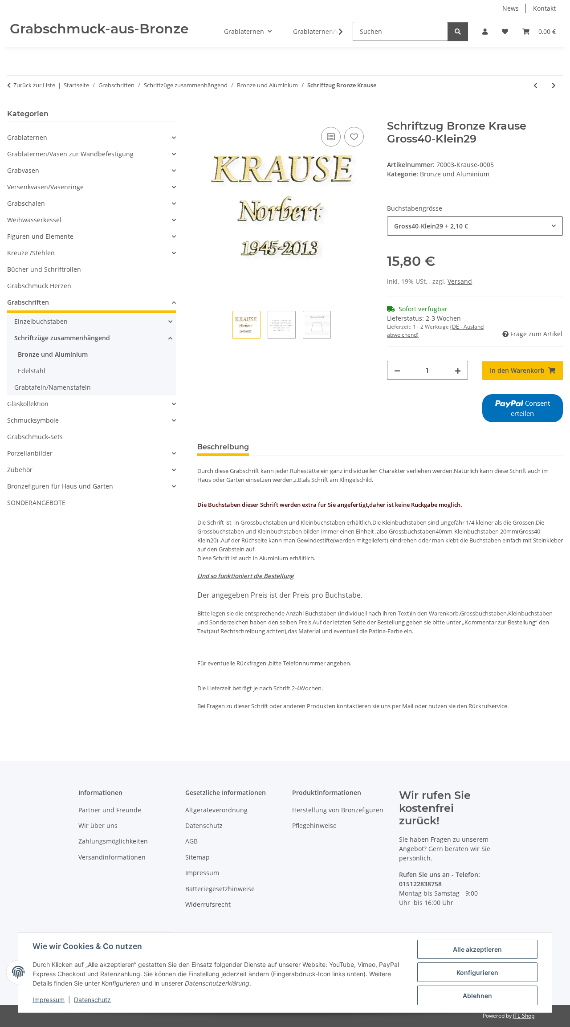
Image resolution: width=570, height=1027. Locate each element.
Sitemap (197, 857)
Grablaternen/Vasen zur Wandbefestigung (70, 154)
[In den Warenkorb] (204, 115)
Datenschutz (92, 999)
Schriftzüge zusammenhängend (62, 338)
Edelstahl (31, 371)
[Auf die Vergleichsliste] (331, 137)
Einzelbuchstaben (41, 321)
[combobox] (475, 226)
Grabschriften (28, 302)
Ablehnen (477, 995)
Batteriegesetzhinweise (220, 888)
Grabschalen (26, 203)
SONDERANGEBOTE (36, 502)
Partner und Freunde (109, 810)
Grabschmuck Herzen (39, 285)
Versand (460, 281)
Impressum (49, 999)
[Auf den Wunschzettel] (354, 137)
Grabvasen (23, 170)
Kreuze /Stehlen (31, 253)
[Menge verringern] (397, 370)
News (510, 8)
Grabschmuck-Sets (35, 436)
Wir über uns (98, 825)
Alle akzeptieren (477, 949)
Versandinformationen (112, 857)
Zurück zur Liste (34, 85)
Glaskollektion (28, 403)
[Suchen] (458, 31)
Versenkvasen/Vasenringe (45, 187)
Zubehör (20, 469)
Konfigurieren (477, 972)
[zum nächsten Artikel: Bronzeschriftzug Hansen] (554, 85)
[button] (485, 31)
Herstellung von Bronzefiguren (337, 810)
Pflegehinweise (314, 825)
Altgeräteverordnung (216, 810)
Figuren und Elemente (40, 236)
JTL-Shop (523, 1015)
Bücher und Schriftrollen (44, 269)
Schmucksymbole (33, 420)
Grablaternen (27, 137)
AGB (191, 841)
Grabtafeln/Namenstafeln (52, 387)
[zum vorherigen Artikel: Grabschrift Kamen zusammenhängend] (535, 85)
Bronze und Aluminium (454, 174)
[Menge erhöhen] (458, 370)
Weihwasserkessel (34, 220)
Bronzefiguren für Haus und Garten (60, 486)
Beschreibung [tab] (223, 447)
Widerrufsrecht (208, 904)
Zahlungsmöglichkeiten (113, 841)
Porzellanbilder (30, 453)
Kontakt (544, 8)
